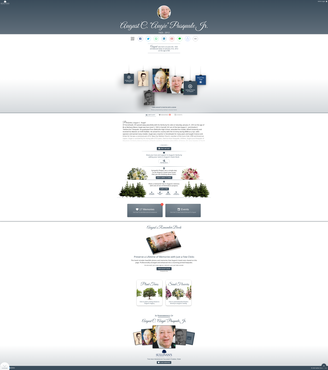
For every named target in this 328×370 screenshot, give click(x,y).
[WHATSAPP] (156, 38)
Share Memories (165, 362)
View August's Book (164, 268)
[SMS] (179, 38)
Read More (164, 145)
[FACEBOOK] (140, 38)
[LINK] (195, 38)
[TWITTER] (148, 38)
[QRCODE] (132, 38)
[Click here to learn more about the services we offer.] (164, 354)
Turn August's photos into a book (164, 107)
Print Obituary (165, 148)
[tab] (150, 115)
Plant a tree (164, 189)
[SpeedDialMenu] (324, 366)
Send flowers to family (164, 177)
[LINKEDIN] (164, 38)
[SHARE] (187, 38)
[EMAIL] (171, 38)
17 (162, 204)
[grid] (164, 86)
